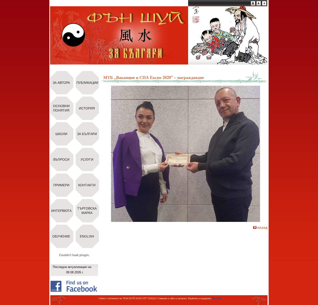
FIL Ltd (216, 298)
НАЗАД (262, 228)
